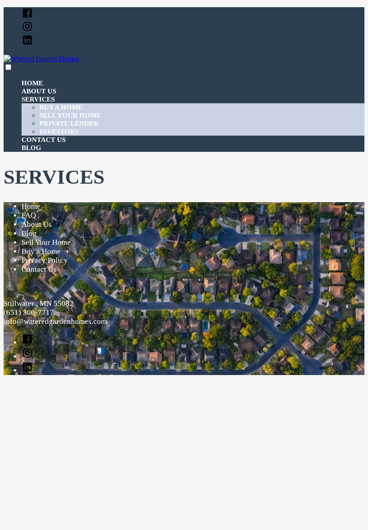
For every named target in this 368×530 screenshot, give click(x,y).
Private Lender (69, 123)
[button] (8, 67)
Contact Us (44, 139)
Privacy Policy (45, 260)
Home (32, 83)
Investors (59, 131)
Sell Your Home (70, 115)
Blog (31, 147)
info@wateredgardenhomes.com (55, 321)
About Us (39, 91)
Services (38, 99)
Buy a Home (61, 107)
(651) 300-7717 (29, 312)
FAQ (29, 215)
